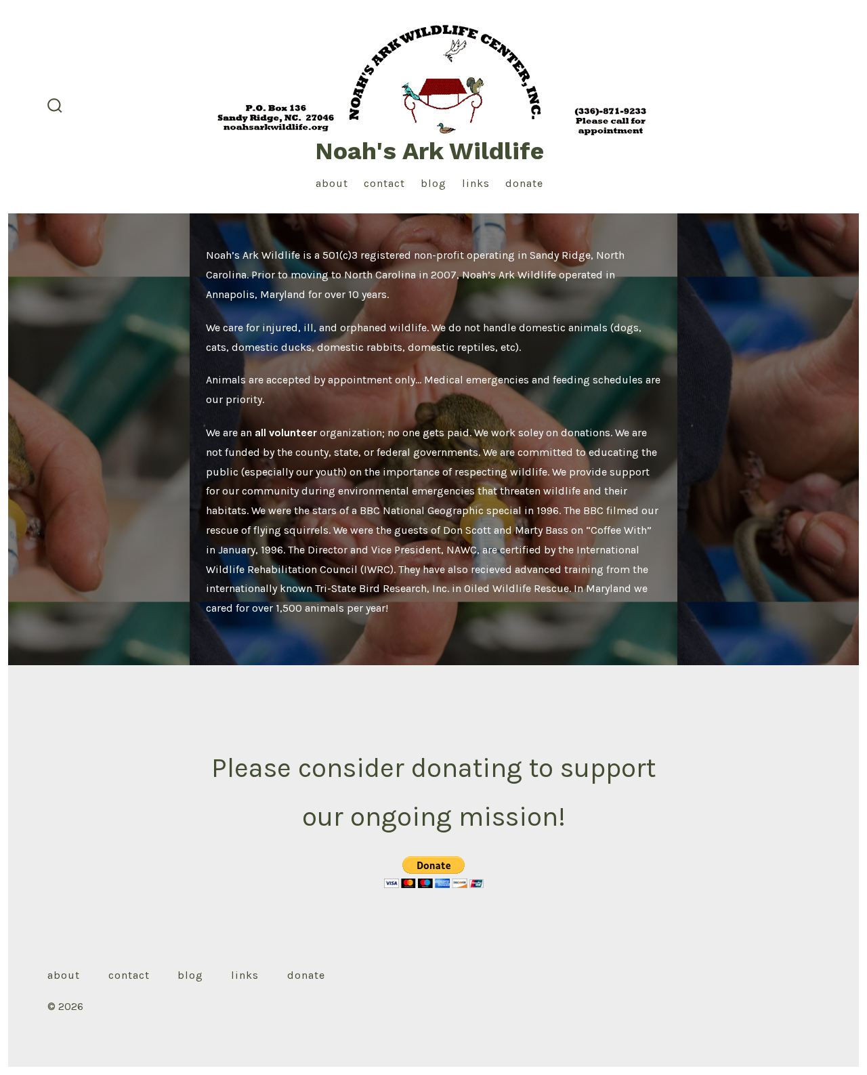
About (332, 183)
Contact (384, 183)
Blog (433, 183)
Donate (524, 183)
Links (476, 183)
